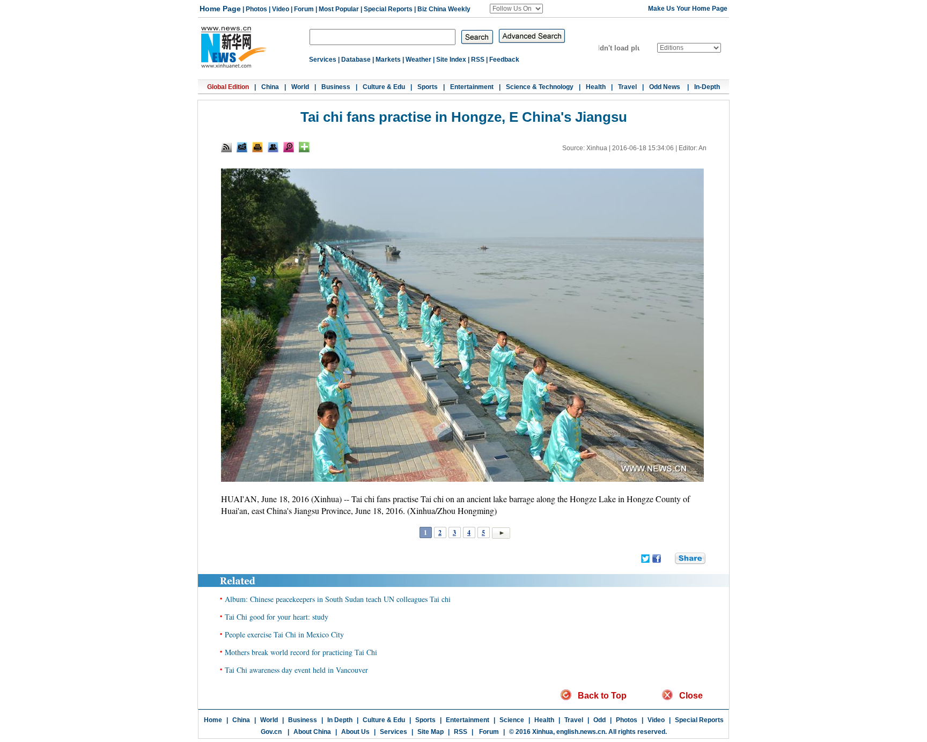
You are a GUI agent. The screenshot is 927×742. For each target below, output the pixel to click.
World (300, 87)
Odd (599, 720)
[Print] (257, 147)
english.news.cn (580, 732)
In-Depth (707, 87)
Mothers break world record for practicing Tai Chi (301, 652)
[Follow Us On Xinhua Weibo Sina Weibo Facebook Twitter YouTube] (516, 8)
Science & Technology (539, 87)
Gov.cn (271, 732)
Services (322, 59)
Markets (388, 59)
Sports (427, 87)
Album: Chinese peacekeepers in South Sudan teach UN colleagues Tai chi (338, 599)
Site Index (451, 59)
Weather (418, 59)
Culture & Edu (384, 87)
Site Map (430, 732)
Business (335, 87)
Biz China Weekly (443, 9)
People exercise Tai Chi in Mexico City (284, 634)
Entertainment (472, 87)
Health (596, 87)
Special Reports (388, 9)
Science (511, 720)
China (270, 87)
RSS (477, 59)
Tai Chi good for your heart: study (276, 617)
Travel (627, 87)
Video (280, 9)
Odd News (665, 87)
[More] (304, 147)
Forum (304, 9)
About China (312, 732)
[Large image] (288, 147)
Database (356, 59)
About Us (355, 732)
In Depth (339, 720)
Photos (256, 9)
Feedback (504, 59)
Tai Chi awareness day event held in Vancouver (296, 670)
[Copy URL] (273, 147)
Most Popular (339, 9)
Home (213, 720)
